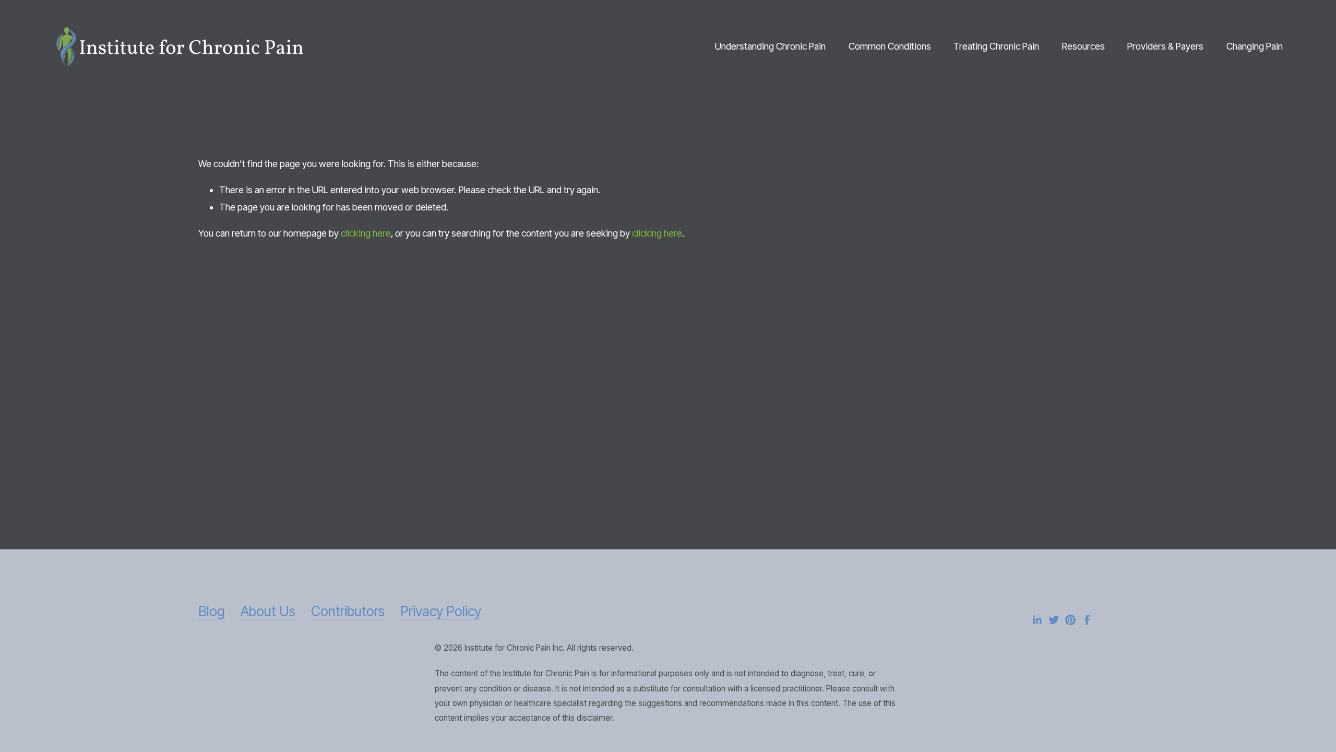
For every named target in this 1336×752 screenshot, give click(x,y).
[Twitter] (1053, 620)
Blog (211, 611)
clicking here (366, 233)
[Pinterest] (1070, 620)
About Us (268, 611)
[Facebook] (1087, 620)
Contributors (348, 611)
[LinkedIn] (1037, 620)
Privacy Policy (440, 611)
